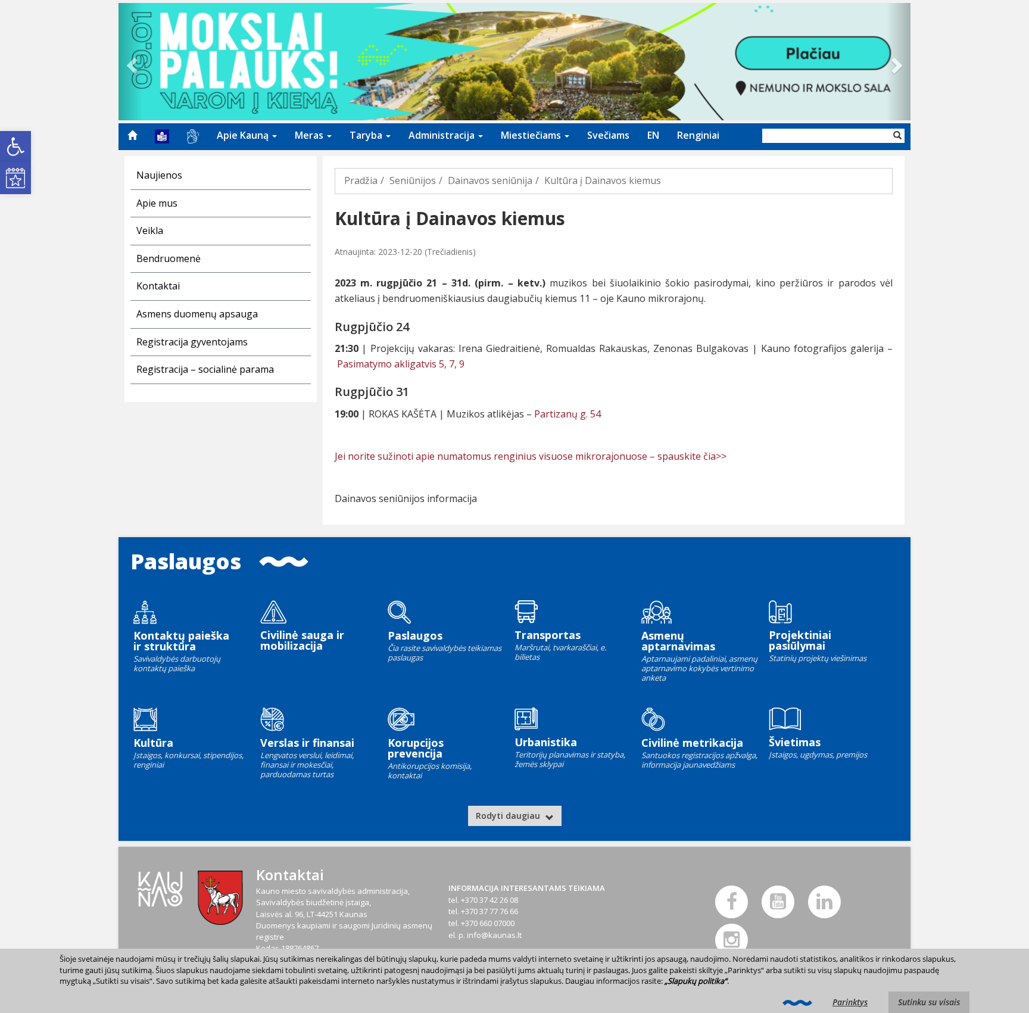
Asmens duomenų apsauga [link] (197, 313)
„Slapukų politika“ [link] (696, 980)
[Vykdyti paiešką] (897, 136)
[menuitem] (132, 135)
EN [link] (653, 135)
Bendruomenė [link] (168, 258)
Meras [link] (310, 135)
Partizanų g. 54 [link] (566, 413)
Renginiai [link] (698, 135)
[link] (15, 146)
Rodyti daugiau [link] (509, 815)
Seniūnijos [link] (412, 180)
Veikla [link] (149, 230)
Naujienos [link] (159, 175)
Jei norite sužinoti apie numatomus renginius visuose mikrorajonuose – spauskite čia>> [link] (530, 456)
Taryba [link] (367, 135)
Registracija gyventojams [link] (192, 341)
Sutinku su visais (929, 1002)
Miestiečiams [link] (532, 135)
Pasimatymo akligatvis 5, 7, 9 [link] (400, 363)
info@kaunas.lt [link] (494, 935)
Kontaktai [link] (158, 285)
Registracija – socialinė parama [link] (205, 369)
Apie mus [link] (156, 203)
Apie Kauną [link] (244, 135)
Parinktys (850, 1002)
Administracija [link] (443, 135)
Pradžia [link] (361, 180)
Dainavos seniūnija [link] (490, 180)
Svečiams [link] (608, 135)
